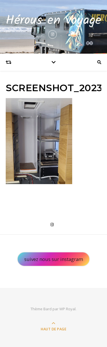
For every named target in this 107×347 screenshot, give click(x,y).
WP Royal (67, 308)
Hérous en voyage (53, 20)
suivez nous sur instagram (53, 259)
